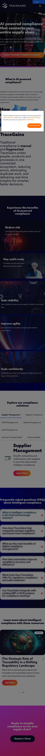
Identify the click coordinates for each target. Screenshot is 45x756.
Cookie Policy (10, 117)
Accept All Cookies (34, 125)
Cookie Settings (35, 117)
